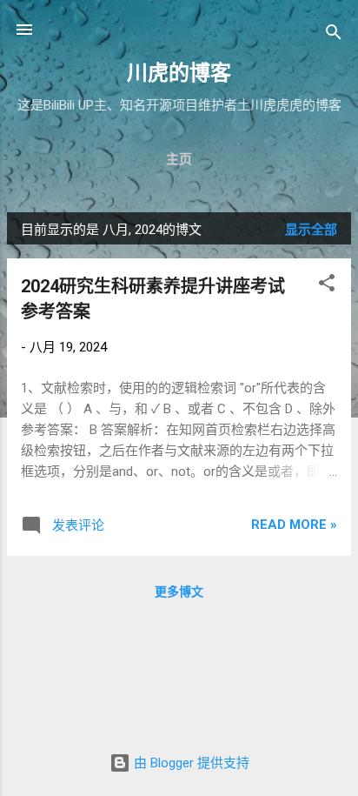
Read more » (294, 524)
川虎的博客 (179, 73)
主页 (179, 159)
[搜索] (333, 35)
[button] (326, 285)
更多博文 (179, 592)
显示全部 (311, 229)
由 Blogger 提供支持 (189, 763)
